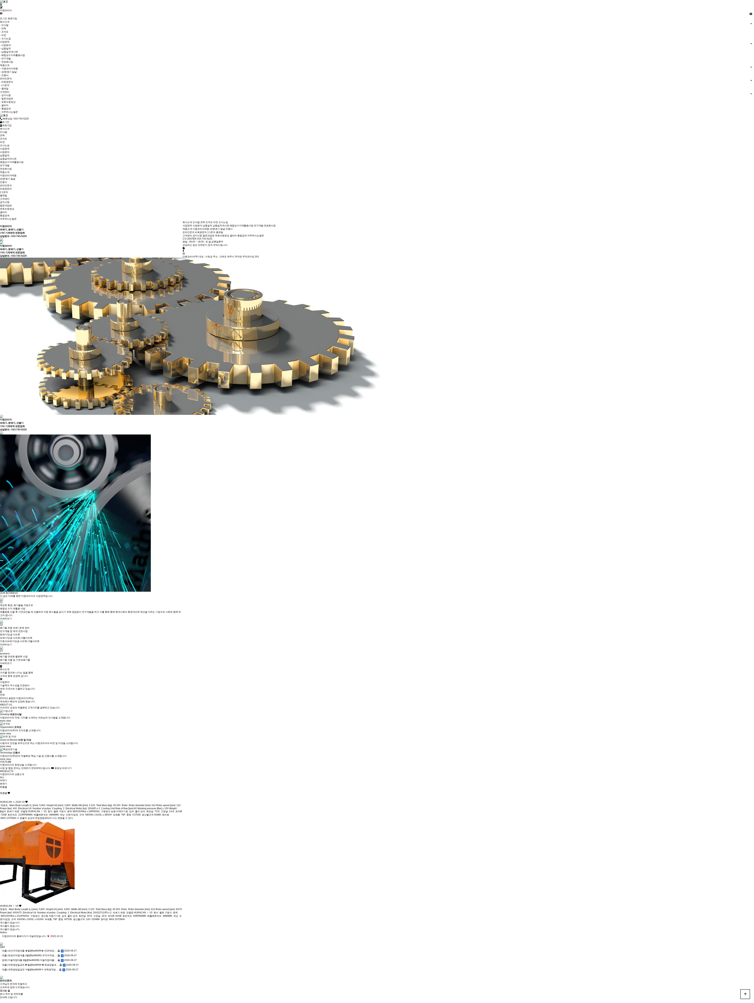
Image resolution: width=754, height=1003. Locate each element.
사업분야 (197, 225)
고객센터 (187, 235)
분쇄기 (3, 783)
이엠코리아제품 (201, 229)
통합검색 (242, 235)
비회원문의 (201, 232)
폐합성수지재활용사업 (241, 225)
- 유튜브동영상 (8, 102)
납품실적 (207, 225)
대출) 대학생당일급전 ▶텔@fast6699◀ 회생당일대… (30, 965)
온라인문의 (188, 232)
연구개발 (258, 225)
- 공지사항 (5, 95)
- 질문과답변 (6, 98)
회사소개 (187, 222)
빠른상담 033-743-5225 (15, 118)
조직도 (209, 222)
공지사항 (197, 235)
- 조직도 (4, 31)
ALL (2, 777)
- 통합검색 (5, 108)
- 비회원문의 (6, 82)
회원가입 (12, 18)
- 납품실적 (5, 48)
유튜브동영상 (222, 235)
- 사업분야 (5, 45)
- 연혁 (3, 28)
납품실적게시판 (221, 225)
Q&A (2, 947)
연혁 (202, 222)
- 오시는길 (5, 38)
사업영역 (187, 225)
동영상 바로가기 (63, 768)
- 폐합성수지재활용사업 (12, 55)
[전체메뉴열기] (1, 4)
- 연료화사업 (6, 62)
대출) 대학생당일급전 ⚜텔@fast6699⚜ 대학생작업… (30, 969)
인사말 (196, 222)
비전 (215, 222)
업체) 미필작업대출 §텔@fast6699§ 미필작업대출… (29, 960)
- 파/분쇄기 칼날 (8, 72)
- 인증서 (4, 75)
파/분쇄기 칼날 (217, 229)
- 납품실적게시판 (9, 52)
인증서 (229, 229)
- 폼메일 (4, 88)
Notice (3, 932)
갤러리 (233, 235)
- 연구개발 (5, 58)
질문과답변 (208, 235)
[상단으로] (745, 994)
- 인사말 (4, 25)
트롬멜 (3, 787)
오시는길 (223, 222)
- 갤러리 (4, 105)
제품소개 (187, 229)
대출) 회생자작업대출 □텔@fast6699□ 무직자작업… (29, 955)
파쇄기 (3, 780)
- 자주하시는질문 (9, 112)
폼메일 (219, 232)
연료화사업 (270, 225)
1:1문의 (211, 232)
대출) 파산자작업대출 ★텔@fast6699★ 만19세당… (29, 950)
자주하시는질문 (255, 235)
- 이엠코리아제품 (9, 68)
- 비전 (3, 35)
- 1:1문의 (4, 85)
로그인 (3, 18)
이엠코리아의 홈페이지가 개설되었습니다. (24, 936)
